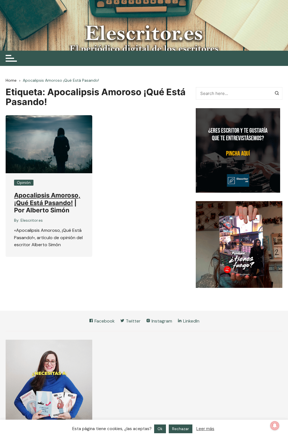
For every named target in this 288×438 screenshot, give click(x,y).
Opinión (24, 182)
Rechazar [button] (180, 432)
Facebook (104, 321)
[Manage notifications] (274, 425)
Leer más (205, 432)
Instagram (161, 321)
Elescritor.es (32, 220)
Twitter (133, 321)
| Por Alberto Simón (45, 206)
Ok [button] (160, 432)
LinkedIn (190, 321)
